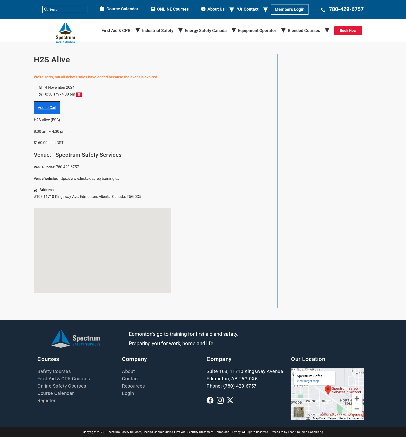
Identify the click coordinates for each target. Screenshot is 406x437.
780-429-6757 (346, 9)
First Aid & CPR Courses (63, 378)
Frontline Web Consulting (305, 432)
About (128, 371)
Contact (251, 9)
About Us (216, 9)
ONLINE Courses (173, 9)
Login (128, 393)
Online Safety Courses (61, 386)
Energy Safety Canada (206, 30)
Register (46, 400)
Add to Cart (47, 107)
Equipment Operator (257, 30)
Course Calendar (122, 8)
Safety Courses (54, 371)
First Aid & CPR (116, 30)
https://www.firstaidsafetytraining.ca (89, 178)
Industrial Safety (157, 30)
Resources (133, 386)
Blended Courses (304, 30)
